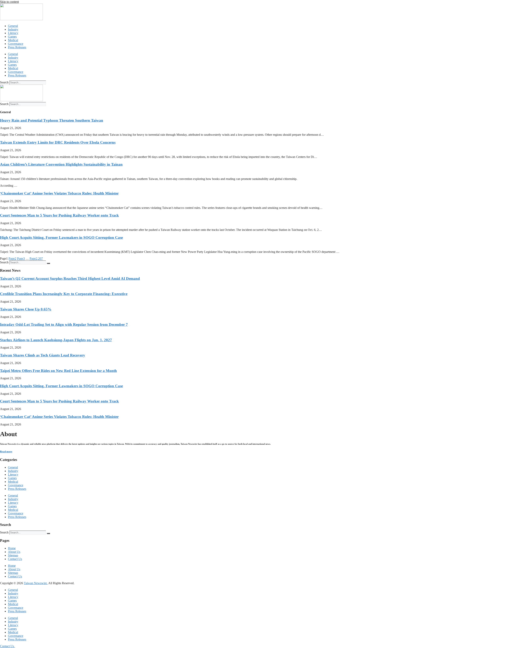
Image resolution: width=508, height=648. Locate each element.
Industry (13, 29)
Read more (6, 451)
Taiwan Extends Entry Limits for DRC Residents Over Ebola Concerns (57, 142)
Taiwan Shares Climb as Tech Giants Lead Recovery (42, 355)
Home (12, 548)
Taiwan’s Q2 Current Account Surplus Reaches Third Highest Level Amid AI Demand (70, 278)
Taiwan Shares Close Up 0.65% (25, 309)
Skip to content (9, 1)
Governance (15, 43)
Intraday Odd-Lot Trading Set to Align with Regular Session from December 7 (64, 324)
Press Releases (17, 47)
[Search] (48, 263)
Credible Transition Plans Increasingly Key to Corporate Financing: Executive (63, 294)
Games (12, 36)
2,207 (36, 258)
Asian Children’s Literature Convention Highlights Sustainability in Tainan (61, 164)
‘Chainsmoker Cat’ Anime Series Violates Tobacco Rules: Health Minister (59, 193)
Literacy (13, 33)
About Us (14, 551)
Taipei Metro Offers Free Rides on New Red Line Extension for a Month (58, 371)
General (13, 26)
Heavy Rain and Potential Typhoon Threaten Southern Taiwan (51, 120)
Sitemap (13, 555)
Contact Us (15, 559)
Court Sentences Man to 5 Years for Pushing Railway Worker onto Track (59, 215)
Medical (13, 40)
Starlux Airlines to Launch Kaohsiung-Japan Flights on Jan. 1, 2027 (56, 340)
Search (4, 82)
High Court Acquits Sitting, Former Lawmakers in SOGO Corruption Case (61, 237)
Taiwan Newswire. (36, 583)
